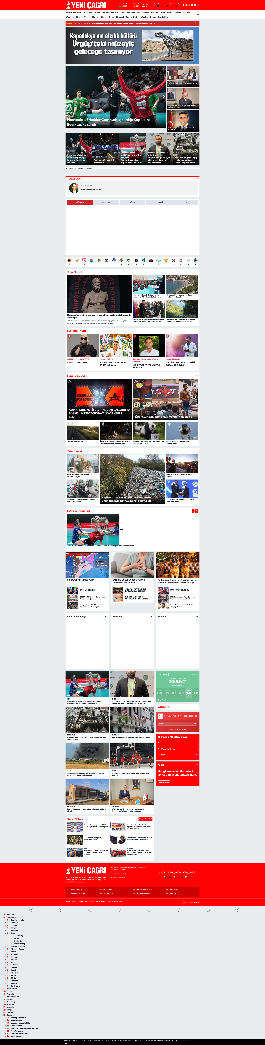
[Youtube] (179, 872)
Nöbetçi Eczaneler (76, 889)
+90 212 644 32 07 (120, 873)
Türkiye (79, 17)
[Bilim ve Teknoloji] (106, 616)
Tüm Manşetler (108, 893)
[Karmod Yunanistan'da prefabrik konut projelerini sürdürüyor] (87, 792)
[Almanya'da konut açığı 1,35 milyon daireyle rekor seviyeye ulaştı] (87, 720)
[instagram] (90, 910)
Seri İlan (10, 999)
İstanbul (144, 17)
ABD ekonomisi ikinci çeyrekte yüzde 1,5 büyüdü (131, 737)
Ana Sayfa (11, 915)
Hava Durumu (107, 889)
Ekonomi (131, 12)
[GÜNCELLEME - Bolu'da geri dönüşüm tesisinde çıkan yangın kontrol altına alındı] (87, 756)
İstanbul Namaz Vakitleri (144, 889)
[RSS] (194, 872)
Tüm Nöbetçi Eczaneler (178, 729)
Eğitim (136, 17)
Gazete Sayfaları (73, 12)
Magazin (70, 17)
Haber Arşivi (173, 893)
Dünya (122, 12)
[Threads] (187, 872)
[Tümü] (197, 331)
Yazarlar (10, 994)
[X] (164, 872)
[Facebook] (161, 872)
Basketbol (18, 941)
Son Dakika (163, 17)
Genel (111, 17)
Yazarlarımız (75, 179)
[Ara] (198, 5)
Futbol (17, 938)
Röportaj (186, 12)
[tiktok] (178, 910)
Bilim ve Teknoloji (150, 12)
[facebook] (31, 910)
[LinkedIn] (176, 872)
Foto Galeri (12, 989)
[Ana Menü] (198, 15)
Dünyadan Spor (20, 944)
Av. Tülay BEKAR (87, 186)
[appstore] (167, 877)
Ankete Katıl (164, 782)
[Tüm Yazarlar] (197, 179)
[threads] (208, 910)
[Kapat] (263, 1040)
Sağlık (129, 17)
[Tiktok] (183, 872)
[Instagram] (172, 872)
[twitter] (60, 910)
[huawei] (188, 877)
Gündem (105, 12)
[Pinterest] (168, 872)
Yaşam (178, 12)
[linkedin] (237, 910)
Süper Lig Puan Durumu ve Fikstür (24, 1028)
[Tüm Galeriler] (197, 376)
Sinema (153, 17)
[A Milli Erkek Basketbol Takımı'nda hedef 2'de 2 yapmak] (132, 756)
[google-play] (178, 877)
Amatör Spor (19, 936)
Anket (97, 12)
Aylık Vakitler (163, 700)
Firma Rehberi (13, 996)
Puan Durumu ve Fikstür (77, 893)
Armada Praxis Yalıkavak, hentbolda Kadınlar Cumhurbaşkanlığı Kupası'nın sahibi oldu (100, 546)
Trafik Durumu (173, 889)
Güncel (104, 17)
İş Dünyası (94, 17)
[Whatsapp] (191, 872)
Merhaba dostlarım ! (91, 189)
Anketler (11, 1007)
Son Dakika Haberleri (143, 893)
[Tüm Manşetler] (197, 272)
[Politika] (197, 616)
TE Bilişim (196, 902)
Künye (9, 1010)
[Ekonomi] (151, 616)
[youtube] (119, 910)
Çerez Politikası (187, 1040)
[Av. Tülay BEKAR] (74, 188)
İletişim (10, 1012)
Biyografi (120, 17)
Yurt (86, 17)
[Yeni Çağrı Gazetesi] (86, 5)
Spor (139, 12)
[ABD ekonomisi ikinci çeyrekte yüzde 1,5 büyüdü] (132, 720)
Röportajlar (88, 12)
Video (9, 991)
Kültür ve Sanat (166, 12)
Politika (114, 12)
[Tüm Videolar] (197, 451)
